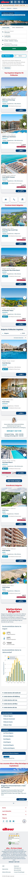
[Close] (27, 5)
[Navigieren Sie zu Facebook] (3, 821)
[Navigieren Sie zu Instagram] (7, 821)
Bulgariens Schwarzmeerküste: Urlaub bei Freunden (13, 786)
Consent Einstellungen (19, 872)
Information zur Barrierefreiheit (17, 869)
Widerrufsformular (6, 872)
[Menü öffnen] (25, 2)
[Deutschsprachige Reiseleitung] (5, 199)
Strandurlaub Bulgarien (8, 745)
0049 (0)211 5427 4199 (14, 431)
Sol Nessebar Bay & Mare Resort (11, 270)
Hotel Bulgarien (6, 739)
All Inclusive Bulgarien (8, 736)
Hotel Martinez (6, 363)
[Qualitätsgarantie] (22, 199)
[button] (14, 807)
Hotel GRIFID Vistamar (8, 177)
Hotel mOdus (5, 401)
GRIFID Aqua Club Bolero (9, 136)
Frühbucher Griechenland (9, 718)
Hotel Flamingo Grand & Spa (10, 230)
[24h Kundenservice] (14, 199)
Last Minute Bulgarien (8, 733)
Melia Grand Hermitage (8, 100)
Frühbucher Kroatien (8, 722)
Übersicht (7, 55)
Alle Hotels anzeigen (14, 481)
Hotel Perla (5, 510)
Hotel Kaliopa (6, 587)
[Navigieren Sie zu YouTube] (13, 821)
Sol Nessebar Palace (7, 310)
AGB (3, 866)
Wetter (20, 55)
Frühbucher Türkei (7, 725)
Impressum (16, 866)
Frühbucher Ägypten (8, 716)
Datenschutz (5, 869)
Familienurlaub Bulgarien (9, 748)
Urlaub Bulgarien (7, 742)
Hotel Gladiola (6, 550)
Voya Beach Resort (7, 462)
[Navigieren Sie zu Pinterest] (10, 821)
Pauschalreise (5, 27)
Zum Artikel (21, 799)
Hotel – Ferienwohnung (17, 27)
